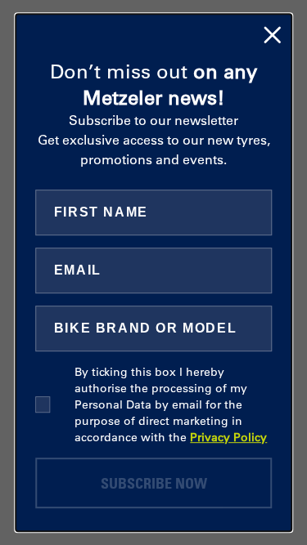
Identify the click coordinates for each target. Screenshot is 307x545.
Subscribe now (154, 483)
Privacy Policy (228, 437)
